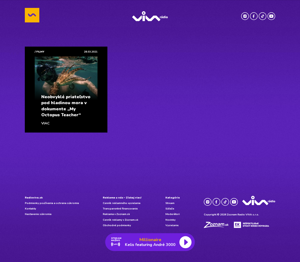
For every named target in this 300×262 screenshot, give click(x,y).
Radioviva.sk (34, 197)
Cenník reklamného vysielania (121, 203)
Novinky (170, 220)
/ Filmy (39, 51)
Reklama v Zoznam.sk (116, 214)
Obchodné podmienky (117, 225)
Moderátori (172, 214)
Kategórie (172, 197)
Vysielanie (172, 225)
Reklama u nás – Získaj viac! (122, 197)
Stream (169, 203)
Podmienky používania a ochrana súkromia (52, 203)
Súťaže (169, 208)
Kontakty (30, 208)
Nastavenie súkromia (38, 214)
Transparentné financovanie (120, 208)
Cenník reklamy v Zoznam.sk (120, 220)
